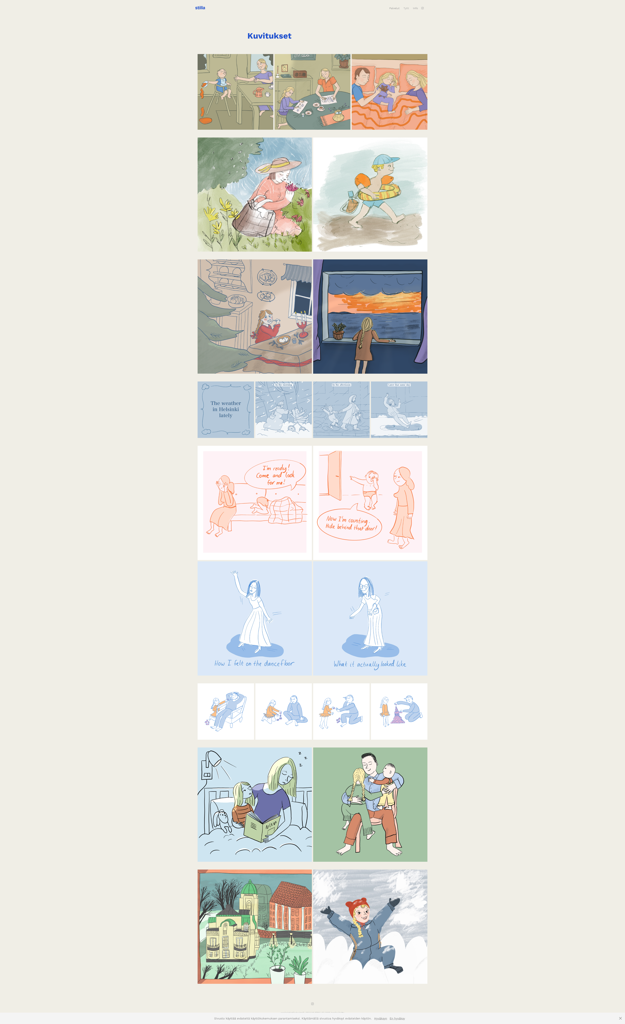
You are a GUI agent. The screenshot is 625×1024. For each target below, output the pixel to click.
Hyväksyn (380, 1018)
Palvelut (394, 8)
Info (415, 8)
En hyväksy (397, 1018)
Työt (406, 8)
